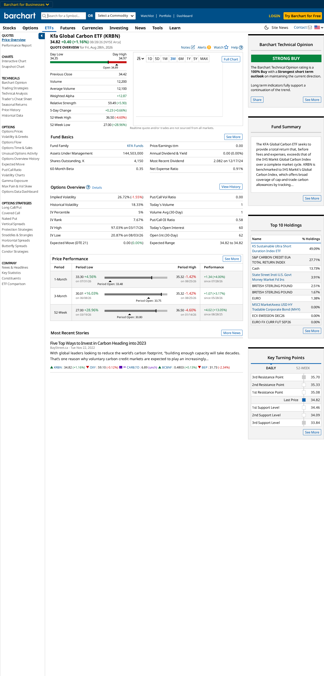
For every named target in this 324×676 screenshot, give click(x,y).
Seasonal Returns (14, 104)
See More (233, 137)
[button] (319, 28)
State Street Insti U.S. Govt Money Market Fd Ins (272, 277)
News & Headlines (15, 267)
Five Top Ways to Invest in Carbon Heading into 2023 (98, 343)
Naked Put (9, 218)
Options (30, 28)
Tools (157, 28)
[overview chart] (188, 92)
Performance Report (16, 45)
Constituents (11, 278)
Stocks (9, 28)
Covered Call (11, 213)
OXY (93, 367)
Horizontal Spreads (16, 240)
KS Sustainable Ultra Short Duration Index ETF (271, 248)
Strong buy (286, 58)
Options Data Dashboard (20, 191)
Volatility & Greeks (15, 136)
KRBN (58, 367)
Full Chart (231, 59)
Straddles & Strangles (17, 235)
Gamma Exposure (15, 180)
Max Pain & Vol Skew (17, 186)
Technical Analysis (14, 93)
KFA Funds (135, 145)
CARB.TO (133, 367)
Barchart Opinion (14, 82)
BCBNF (167, 367)
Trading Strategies (15, 88)
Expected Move (13, 164)
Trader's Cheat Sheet (17, 99)
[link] (237, 47)
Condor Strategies (15, 251)
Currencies (92, 28)
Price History (11, 109)
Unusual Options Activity (20, 153)
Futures (67, 28)
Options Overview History (20, 158)
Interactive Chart (14, 61)
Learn (174, 28)
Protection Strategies (17, 229)
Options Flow (11, 142)
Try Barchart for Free (303, 15)
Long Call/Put (12, 207)
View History (230, 186)
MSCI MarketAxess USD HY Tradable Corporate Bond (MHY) (276, 307)
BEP (204, 367)
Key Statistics (11, 272)
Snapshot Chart (13, 66)
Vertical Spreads (13, 224)
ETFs (49, 28)
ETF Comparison (14, 283)
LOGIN (274, 15)
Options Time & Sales (17, 147)
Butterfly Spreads (14, 246)
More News (231, 333)
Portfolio (165, 16)
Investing (119, 28)
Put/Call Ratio (12, 169)
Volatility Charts (13, 175)
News (140, 28)
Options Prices (12, 131)
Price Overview (14, 39)
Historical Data (12, 115)
